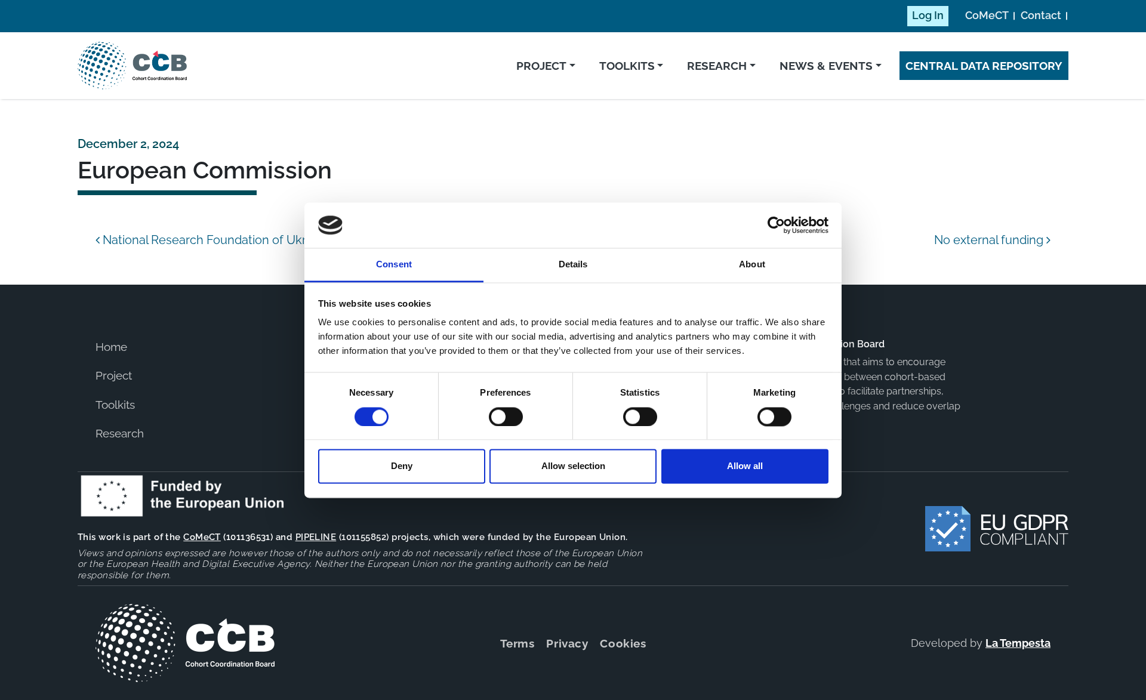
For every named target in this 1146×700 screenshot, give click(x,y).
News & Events (826, 65)
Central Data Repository (983, 65)
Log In (928, 15)
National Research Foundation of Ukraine (214, 240)
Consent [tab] (394, 265)
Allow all (745, 466)
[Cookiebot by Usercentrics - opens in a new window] (776, 225)
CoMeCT (987, 15)
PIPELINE (316, 537)
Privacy (567, 643)
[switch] (506, 416)
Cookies (623, 643)
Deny (401, 466)
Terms (517, 643)
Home (111, 346)
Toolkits (627, 65)
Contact (1041, 15)
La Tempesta (1017, 643)
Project (541, 65)
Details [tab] (573, 265)
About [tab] (752, 265)
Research (717, 65)
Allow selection (573, 466)
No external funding (990, 240)
